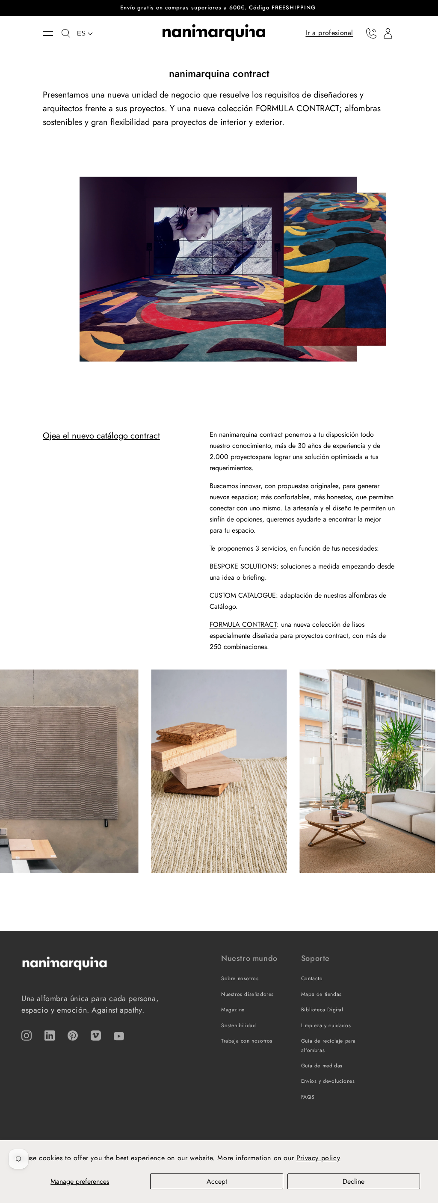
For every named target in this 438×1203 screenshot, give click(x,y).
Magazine (233, 1009)
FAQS (307, 1097)
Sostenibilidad (238, 1025)
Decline (353, 1181)
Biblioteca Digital (322, 1009)
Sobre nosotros (239, 978)
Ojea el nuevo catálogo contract (101, 436)
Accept (217, 1181)
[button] (52, 33)
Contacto (312, 978)
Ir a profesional (329, 33)
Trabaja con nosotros (246, 1041)
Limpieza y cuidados (326, 1025)
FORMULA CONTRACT (243, 624)
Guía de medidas (322, 1066)
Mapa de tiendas (321, 994)
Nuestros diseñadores (247, 994)
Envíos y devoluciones (328, 1081)
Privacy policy (318, 1158)
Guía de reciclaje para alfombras (328, 1045)
